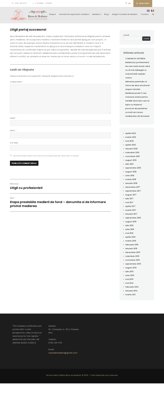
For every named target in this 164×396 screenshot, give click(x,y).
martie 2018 (130, 179)
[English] (148, 10)
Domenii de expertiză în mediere (74, 14)
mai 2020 (129, 141)
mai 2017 (129, 202)
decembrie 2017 (132, 187)
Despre (52, 14)
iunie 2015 (129, 275)
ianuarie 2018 (131, 183)
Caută (126, 35)
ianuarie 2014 (131, 290)
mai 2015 (129, 279)
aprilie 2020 (130, 145)
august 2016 (130, 221)
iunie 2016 (129, 229)
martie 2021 (130, 137)
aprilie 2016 (130, 237)
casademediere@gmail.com (62, 352)
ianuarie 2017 (131, 214)
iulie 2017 (129, 198)
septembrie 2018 (133, 168)
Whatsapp (144, 3)
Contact (145, 14)
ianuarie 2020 (131, 148)
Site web (14, 143)
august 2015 (131, 267)
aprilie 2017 (130, 206)
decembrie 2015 (132, 252)
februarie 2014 (132, 287)
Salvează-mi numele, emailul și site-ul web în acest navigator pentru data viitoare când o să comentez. (46, 156)
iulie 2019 (129, 164)
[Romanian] (152, 10)
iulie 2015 (129, 271)
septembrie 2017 (133, 191)
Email (13, 130)
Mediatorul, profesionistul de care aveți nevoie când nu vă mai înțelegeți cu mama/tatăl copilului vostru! (137, 70)
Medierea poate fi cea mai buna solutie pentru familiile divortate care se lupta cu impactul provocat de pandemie (137, 101)
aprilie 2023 (130, 133)
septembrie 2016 (133, 217)
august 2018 (130, 171)
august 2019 (130, 160)
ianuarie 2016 (131, 248)
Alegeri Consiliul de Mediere (124, 14)
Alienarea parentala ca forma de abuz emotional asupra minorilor (137, 85)
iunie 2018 (129, 175)
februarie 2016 (131, 244)
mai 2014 (129, 283)
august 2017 (130, 194)
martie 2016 (130, 241)
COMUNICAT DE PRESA (135, 58)
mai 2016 (129, 233)
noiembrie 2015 (132, 256)
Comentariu (16, 82)
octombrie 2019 (132, 156)
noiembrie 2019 (132, 152)
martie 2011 (130, 294)
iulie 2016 (129, 225)
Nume (13, 118)
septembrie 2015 (133, 264)
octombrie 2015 (132, 260)
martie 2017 (130, 210)
